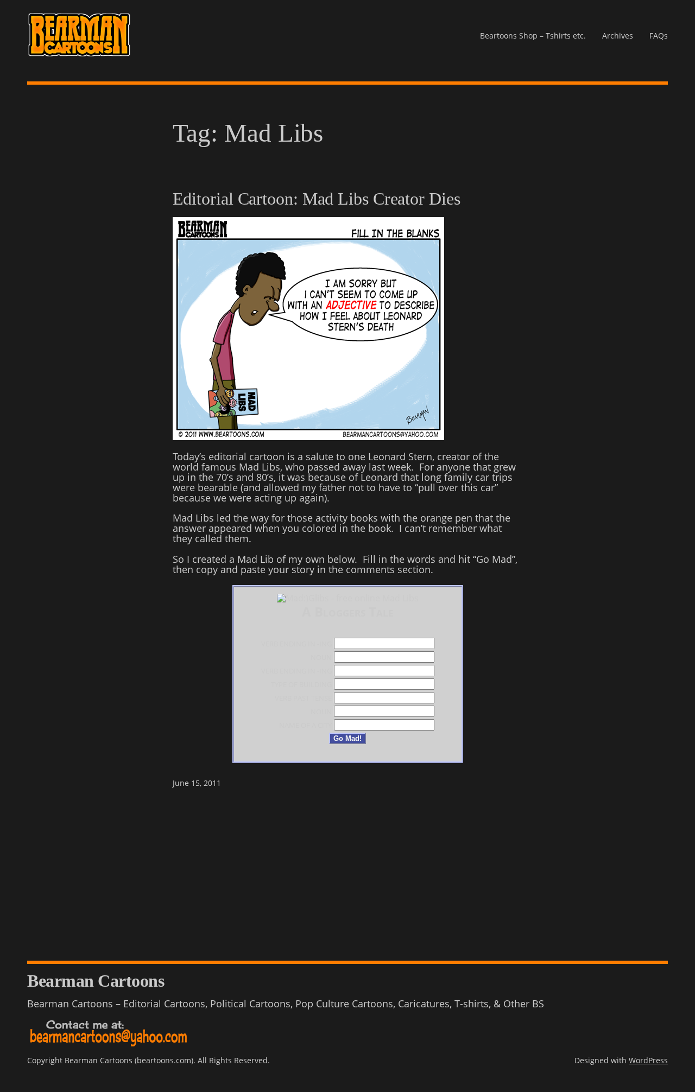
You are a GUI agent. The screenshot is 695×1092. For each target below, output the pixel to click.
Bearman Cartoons (95, 981)
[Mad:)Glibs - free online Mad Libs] (348, 598)
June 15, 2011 (197, 783)
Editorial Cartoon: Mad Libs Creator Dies (316, 199)
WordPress (648, 1060)
